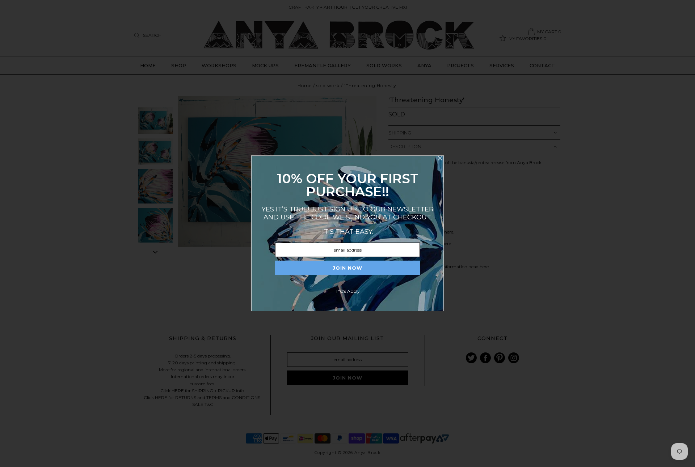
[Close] (439, 159)
